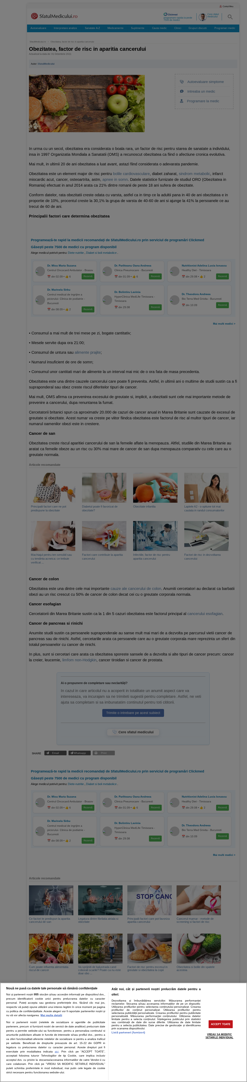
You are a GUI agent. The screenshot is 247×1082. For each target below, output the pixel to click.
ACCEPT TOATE (221, 1024)
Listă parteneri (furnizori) (128, 1032)
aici (57, 1051)
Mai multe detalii (51, 1015)
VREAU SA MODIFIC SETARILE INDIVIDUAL (219, 1036)
